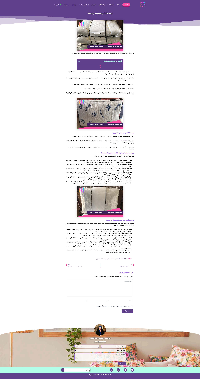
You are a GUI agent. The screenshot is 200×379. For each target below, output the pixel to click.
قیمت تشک (120, 259)
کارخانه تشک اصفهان (101, 259)
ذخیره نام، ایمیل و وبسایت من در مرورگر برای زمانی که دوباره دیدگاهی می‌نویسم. (113, 306)
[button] (126, 4)
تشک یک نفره (123, 141)
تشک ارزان (126, 259)
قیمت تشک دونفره (111, 259)
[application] (108, 5)
